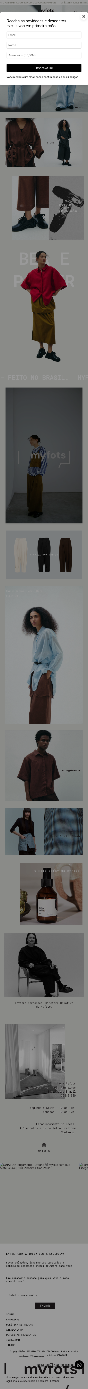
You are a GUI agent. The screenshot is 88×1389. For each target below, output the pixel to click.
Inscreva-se (44, 68)
